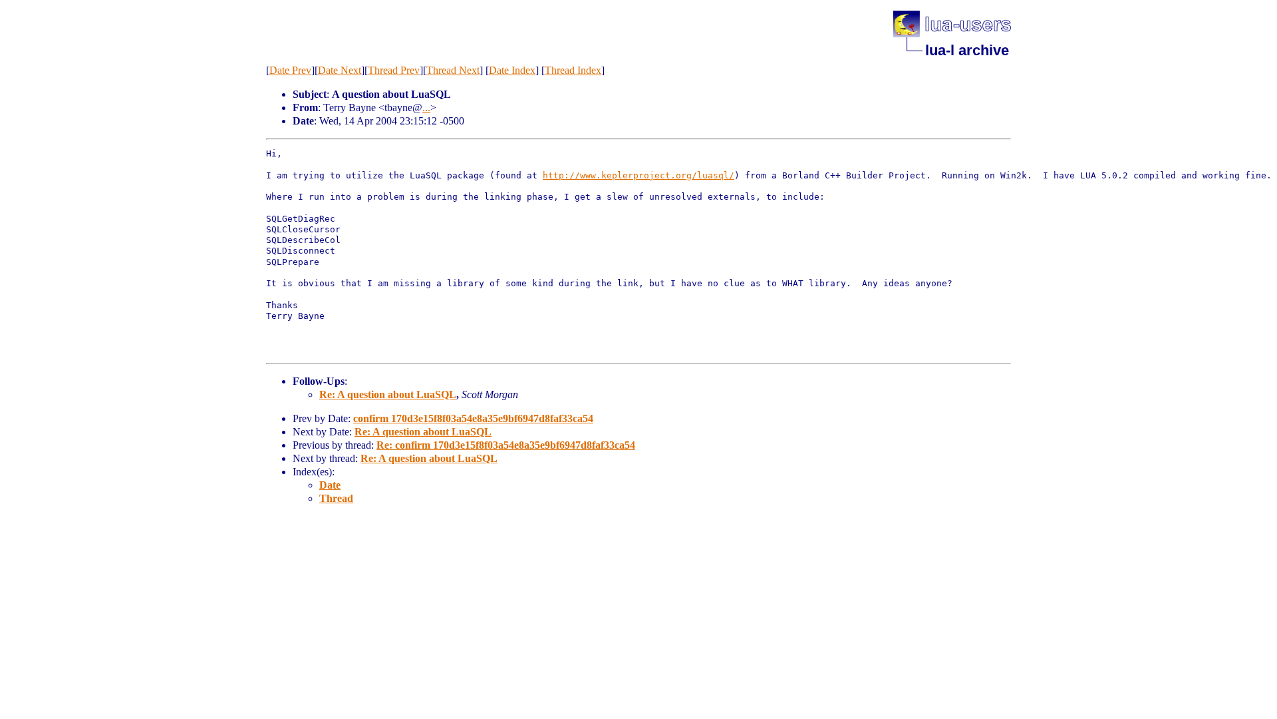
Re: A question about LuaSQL (387, 394)
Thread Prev (394, 70)
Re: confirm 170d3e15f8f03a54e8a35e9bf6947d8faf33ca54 (505, 445)
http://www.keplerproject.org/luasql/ (638, 175)
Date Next (339, 70)
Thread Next (453, 70)
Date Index (512, 70)
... (426, 107)
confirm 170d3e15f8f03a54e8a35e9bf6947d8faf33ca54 (473, 418)
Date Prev (290, 70)
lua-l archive (967, 50)
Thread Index (573, 70)
